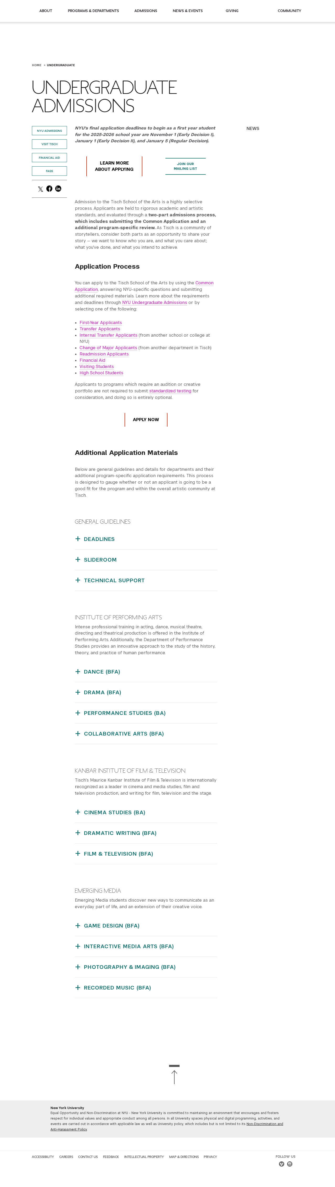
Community (290, 11)
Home (37, 65)
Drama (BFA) (102, 692)
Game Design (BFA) (112, 925)
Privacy (210, 1157)
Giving (232, 11)
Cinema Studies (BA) (115, 812)
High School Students (101, 373)
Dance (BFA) (102, 671)
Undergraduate (61, 65)
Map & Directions (184, 1157)
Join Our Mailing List (185, 166)
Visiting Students (97, 366)
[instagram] (289, 1164)
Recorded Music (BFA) (117, 987)
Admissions (146, 11)
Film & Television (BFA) (118, 853)
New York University (67, 1108)
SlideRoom (100, 559)
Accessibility (43, 1157)
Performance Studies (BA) (125, 713)
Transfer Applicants (100, 329)
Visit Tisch (50, 144)
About (46, 11)
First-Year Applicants (101, 322)
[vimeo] (281, 1164)
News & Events (188, 11)
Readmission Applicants (104, 354)
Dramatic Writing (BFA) (120, 833)
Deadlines (99, 539)
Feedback (111, 1157)
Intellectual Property (144, 1157)
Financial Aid (49, 157)
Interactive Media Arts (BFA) (129, 946)
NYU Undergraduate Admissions (154, 302)
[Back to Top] (174, 1075)
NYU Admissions (49, 130)
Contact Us (88, 1157)
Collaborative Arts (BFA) (124, 733)
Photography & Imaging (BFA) (130, 967)
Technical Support (114, 580)
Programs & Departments (93, 11)
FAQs (49, 171)
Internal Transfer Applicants (108, 335)
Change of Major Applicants (108, 348)
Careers (66, 1157)
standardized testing (170, 391)
